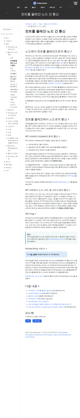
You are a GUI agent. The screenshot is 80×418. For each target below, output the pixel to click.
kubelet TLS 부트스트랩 (56, 83)
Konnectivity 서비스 (57, 239)
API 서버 (35, 37)
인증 (62, 63)
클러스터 (51, 37)
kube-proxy (55, 97)
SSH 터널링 (71, 176)
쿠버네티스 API (33, 299)
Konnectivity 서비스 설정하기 (38, 301)
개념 (40, 24)
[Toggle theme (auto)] (61, 7)
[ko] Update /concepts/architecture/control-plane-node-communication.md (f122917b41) (48, 334)
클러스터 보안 (33, 296)
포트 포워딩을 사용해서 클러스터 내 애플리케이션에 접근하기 (49, 304)
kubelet (64, 126)
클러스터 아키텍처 (50, 24)
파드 (42, 87)
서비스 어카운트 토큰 (46, 67)
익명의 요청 (31, 67)
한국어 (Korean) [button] (6, 34)
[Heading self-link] (71, 51)
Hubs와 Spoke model (36, 293)
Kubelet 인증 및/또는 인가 (61, 182)
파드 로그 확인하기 (35, 307)
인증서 (51, 76)
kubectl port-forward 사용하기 (53, 307)
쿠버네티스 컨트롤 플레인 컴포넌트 (40, 290)
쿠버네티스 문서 (31, 24)
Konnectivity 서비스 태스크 (34, 276)
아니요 (37, 321)
